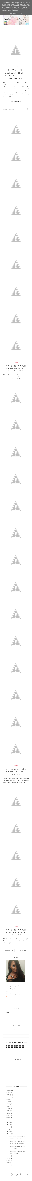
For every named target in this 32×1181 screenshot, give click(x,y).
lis (9, 1122)
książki (7, 1012)
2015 (8, 1115)
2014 (8, 1117)
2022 (8, 1099)
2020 (8, 1104)
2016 (8, 1113)
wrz (10, 1127)
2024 (8, 1095)
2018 (8, 1108)
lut (9, 1156)
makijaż (16, 362)
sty (9, 1158)
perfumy (16, 66)
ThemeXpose (16, 1174)
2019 (8, 1106)
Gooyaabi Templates (16, 1175)
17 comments (11, 109)
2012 (8, 1162)
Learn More (13, 13)
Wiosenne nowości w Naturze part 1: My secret (16, 932)
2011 (8, 1165)
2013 (8, 1160)
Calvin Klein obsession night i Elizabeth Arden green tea (16, 74)
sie (9, 1129)
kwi (10, 1131)
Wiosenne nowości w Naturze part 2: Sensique (16, 771)
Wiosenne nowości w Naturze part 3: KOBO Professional (16, 368)
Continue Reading (16, 101)
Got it (21, 13)
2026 (8, 1090)
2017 (8, 1111)
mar (10, 1133)
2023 (8, 1097)
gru (10, 1120)
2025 (8, 1092)
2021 (8, 1101)
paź (10, 1124)
